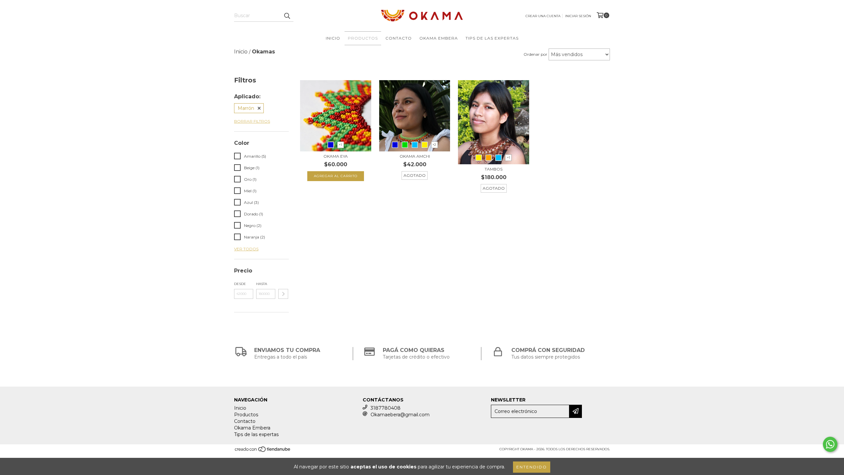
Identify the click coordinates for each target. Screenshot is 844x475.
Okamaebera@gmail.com (400, 415)
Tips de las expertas (492, 38)
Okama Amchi (415, 156)
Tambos (493, 169)
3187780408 (386, 408)
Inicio (333, 38)
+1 (340, 144)
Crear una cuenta (543, 16)
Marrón (246, 108)
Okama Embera (438, 38)
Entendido (531, 466)
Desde (240, 284)
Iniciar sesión (578, 16)
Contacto (398, 38)
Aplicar (283, 294)
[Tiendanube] (263, 451)
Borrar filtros (252, 121)
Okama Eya (335, 156)
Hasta (261, 284)
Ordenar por (535, 54)
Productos (363, 38)
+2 (434, 144)
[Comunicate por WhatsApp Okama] (830, 444)
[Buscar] (286, 16)
